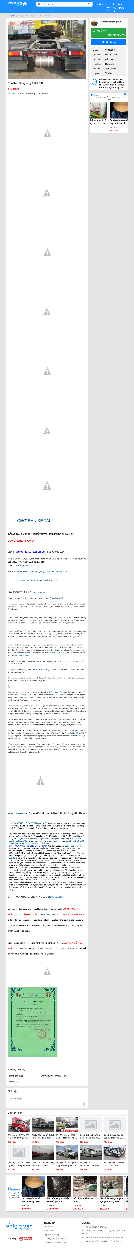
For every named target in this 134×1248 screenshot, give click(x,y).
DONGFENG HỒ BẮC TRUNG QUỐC (28, 823)
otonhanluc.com (60, 571)
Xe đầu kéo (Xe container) (40, 15)
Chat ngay (111, 41)
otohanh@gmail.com (23, 565)
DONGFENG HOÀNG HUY (51, 914)
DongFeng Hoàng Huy (26, 838)
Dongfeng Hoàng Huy (110, 21)
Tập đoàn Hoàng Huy (70, 845)
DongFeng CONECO (75, 840)
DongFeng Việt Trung (40, 843)
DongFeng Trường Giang (19, 843)
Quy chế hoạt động (51, 1234)
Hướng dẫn (48, 1230)
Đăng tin (101, 4)
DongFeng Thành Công (70, 838)
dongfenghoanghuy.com (32, 579)
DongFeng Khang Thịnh (48, 838)
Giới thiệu (48, 1226)
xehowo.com (51, 579)
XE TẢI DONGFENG (17, 813)
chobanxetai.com (24, 571)
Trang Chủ (11, 15)
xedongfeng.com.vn (43, 571)
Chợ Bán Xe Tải (39, 592)
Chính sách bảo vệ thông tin (55, 1242)
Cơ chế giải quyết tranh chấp (55, 1238)
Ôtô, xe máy (23, 15)
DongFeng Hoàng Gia (18, 840)
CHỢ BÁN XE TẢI (33, 520)
